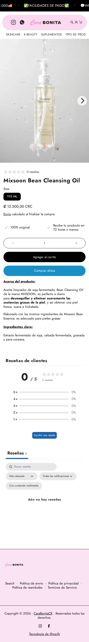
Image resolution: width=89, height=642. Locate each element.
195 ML (14, 197)
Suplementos (51, 34)
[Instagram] (13, 22)
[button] (33, 147)
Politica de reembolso (27, 588)
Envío (7, 214)
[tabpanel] (44, 505)
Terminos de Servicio (62, 588)
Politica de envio (31, 583)
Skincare (13, 34)
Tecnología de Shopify (44, 634)
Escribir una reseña (44, 435)
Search (9, 583)
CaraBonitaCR (43, 613)
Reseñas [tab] (17, 453)
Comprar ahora (44, 270)
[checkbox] (24, 486)
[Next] (82, 101)
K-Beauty (30, 34)
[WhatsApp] (22, 22)
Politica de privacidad (63, 583)
